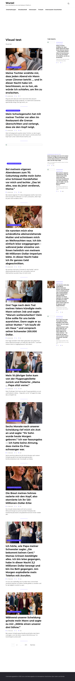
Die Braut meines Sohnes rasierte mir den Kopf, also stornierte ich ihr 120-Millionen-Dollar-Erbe (21, 498)
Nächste (32, 645)
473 (26, 645)
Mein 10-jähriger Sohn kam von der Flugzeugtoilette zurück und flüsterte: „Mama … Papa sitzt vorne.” (23, 380)
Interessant (32, 9)
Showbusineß (22, 9)
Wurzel (10, 3)
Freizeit (40, 9)
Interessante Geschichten (53, 9)
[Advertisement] (37, 26)
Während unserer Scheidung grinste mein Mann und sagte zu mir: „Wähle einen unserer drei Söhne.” (23, 622)
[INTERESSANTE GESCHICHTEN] (24, 69)
